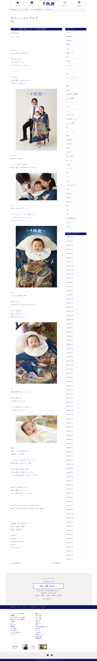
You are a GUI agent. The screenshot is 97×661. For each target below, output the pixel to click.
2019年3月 (69, 497)
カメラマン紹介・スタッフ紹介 (18, 617)
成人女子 (69, 202)
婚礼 (67, 173)
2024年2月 (69, 257)
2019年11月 (70, 464)
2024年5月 (69, 245)
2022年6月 (69, 336)
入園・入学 (38, 623)
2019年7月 (69, 480)
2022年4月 (69, 344)
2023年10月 (70, 274)
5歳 (67, 210)
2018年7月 (69, 530)
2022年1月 (69, 357)
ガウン (68, 32)
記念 (67, 73)
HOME (18, 5)
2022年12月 (70, 311)
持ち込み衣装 (70, 115)
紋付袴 (68, 164)
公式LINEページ (14, 630)
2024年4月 (69, 249)
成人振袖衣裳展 (70, 218)
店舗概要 (79, 5)
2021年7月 (69, 381)
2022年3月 (69, 348)
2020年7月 (69, 431)
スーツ (68, 69)
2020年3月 (69, 447)
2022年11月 (70, 315)
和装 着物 (69, 156)
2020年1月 (69, 456)
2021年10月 (70, 369)
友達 (67, 90)
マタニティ (38, 630)
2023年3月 (69, 303)
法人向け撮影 (70, 98)
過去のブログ (14, 624)
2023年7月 (69, 286)
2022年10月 (70, 319)
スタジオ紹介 (14, 628)
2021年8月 (69, 377)
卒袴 (67, 57)
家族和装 (69, 40)
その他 (68, 226)
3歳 (67, 206)
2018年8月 (69, 526)
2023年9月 (69, 278)
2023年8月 (69, 282)
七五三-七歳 (38, 615)
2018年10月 (70, 518)
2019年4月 (69, 493)
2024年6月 (69, 241)
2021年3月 (69, 398)
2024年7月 (69, 237)
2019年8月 (69, 476)
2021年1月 (69, 406)
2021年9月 (69, 373)
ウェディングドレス (72, 78)
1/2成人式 (38, 632)
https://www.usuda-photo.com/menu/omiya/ (25, 505)
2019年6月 (69, 485)
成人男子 (69, 197)
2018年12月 (70, 509)
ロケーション (70, 131)
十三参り (69, 65)
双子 (67, 106)
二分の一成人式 (70, 185)
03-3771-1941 (49, 581)
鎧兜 (67, 86)
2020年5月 (69, 439)
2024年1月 (69, 262)
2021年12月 (70, 361)
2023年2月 (69, 307)
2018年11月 (70, 514)
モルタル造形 (70, 123)
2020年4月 (69, 443)
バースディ (69, 168)
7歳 (67, 214)
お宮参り (69, 152)
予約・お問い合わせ (48, 586)
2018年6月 (69, 534)
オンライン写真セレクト (16, 632)
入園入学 (69, 193)
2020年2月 (69, 452)
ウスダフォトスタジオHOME (17, 613)
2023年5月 (69, 295)
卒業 (67, 189)
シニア (68, 177)
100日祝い (69, 144)
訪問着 (68, 44)
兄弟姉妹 (69, 140)
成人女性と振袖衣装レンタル (42, 626)
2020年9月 (69, 423)
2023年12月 (70, 266)
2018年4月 (69, 543)
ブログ (12, 623)
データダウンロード (15, 634)
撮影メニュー (32, 5)
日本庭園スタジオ (71, 119)
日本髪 (68, 61)
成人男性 (38, 628)
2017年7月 (69, 559)
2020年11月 (70, 414)
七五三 (68, 222)
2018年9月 (69, 522)
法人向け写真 (39, 636)
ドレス (68, 111)
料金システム (65, 5)
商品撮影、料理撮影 (72, 94)
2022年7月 (69, 332)
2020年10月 (70, 419)
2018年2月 (69, 551)
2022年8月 (69, 328)
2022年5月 (69, 340)
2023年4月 (69, 299)
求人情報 (13, 621)
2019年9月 (69, 472)
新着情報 (13, 626)
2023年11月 (70, 270)
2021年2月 (69, 402)
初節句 (68, 148)
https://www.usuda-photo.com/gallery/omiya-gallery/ (28, 508)
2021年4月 (69, 394)
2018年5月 (69, 538)
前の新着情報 (15, 563)
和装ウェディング (40, 634)
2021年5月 (69, 390)
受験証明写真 (39, 638)
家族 (67, 181)
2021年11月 (70, 365)
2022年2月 (69, 352)
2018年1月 (69, 555)
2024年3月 (69, 253)
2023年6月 (69, 290)
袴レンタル (69, 160)
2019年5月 (69, 489)
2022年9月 (69, 323)
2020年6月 (69, 435)
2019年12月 (70, 460)
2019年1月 (69, 505)
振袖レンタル (70, 53)
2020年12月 (70, 410)
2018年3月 (69, 547)
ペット (68, 82)
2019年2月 (69, 501)
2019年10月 (70, 468)
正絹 (67, 49)
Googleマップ (49, 598)
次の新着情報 (57, 563)
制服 (67, 135)
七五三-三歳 (38, 619)
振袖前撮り (69, 36)
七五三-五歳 (38, 617)
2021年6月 (69, 385)
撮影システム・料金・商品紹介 (18, 619)
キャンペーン (70, 102)
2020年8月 (69, 427)
